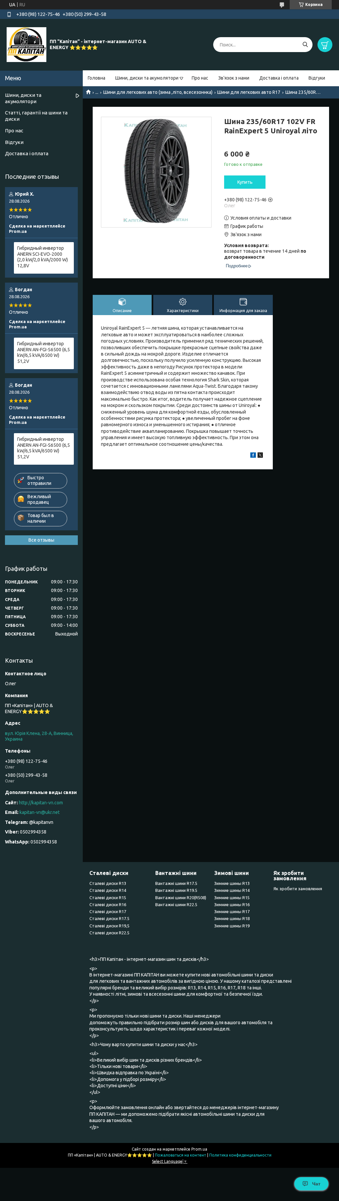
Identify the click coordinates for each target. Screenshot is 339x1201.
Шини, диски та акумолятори (146, 78)
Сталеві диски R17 (107, 911)
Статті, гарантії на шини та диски (36, 116)
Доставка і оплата (279, 78)
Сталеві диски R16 (107, 904)
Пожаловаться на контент (180, 1155)
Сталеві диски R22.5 (109, 932)
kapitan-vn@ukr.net (40, 812)
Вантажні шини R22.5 (176, 904)
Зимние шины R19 (232, 925)
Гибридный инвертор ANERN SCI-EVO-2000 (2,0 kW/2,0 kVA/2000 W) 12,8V (42, 256)
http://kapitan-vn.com (41, 802)
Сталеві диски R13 (107, 883)
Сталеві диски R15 (107, 897)
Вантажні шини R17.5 (176, 883)
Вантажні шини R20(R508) (180, 897)
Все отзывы (41, 540)
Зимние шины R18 (232, 918)
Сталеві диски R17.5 (109, 918)
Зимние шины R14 (232, 890)
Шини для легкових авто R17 (248, 92)
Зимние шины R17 (232, 911)
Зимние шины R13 (232, 883)
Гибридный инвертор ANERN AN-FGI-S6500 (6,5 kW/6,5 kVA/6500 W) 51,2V (43, 352)
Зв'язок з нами (233, 78)
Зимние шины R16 (232, 904)
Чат (316, 1183)
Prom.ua (199, 1149)
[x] (260, 456)
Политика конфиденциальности (240, 1155)
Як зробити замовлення (297, 888)
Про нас (200, 78)
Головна (96, 78)
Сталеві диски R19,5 (109, 925)
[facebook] (253, 456)
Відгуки (317, 78)
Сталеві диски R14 (107, 890)
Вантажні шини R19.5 (176, 890)
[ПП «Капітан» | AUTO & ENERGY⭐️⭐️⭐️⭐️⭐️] (26, 44)
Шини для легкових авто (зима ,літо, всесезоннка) (158, 92)
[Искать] (305, 44)
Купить (245, 182)
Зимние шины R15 (232, 897)
